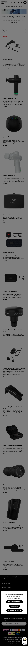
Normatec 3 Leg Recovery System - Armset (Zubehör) (14, 407)
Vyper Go (5, 484)
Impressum (17, 598)
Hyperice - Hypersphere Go (10, 137)
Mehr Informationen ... (16, 596)
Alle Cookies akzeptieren (14, 610)
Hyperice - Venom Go (8, 252)
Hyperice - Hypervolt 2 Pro (9, 98)
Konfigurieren (14, 606)
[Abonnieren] (25, 623)
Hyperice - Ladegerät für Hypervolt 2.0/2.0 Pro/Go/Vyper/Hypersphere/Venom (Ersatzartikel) (14, 369)
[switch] (24, 644)
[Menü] (11, 2)
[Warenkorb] (25, 2)
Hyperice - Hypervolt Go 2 (9, 175)
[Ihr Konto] (21, 2)
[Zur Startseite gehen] (4, 3)
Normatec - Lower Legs (9, 522)
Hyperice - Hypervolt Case (9, 214)
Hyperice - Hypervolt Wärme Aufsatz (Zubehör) (12, 330)
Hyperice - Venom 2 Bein (9, 561)
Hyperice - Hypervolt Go (9, 59)
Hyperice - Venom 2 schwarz (10, 291)
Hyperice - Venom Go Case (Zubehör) (12, 445)
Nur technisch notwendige (14, 601)
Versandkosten (6, 639)
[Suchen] (15, 2)
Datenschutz (11, 598)
